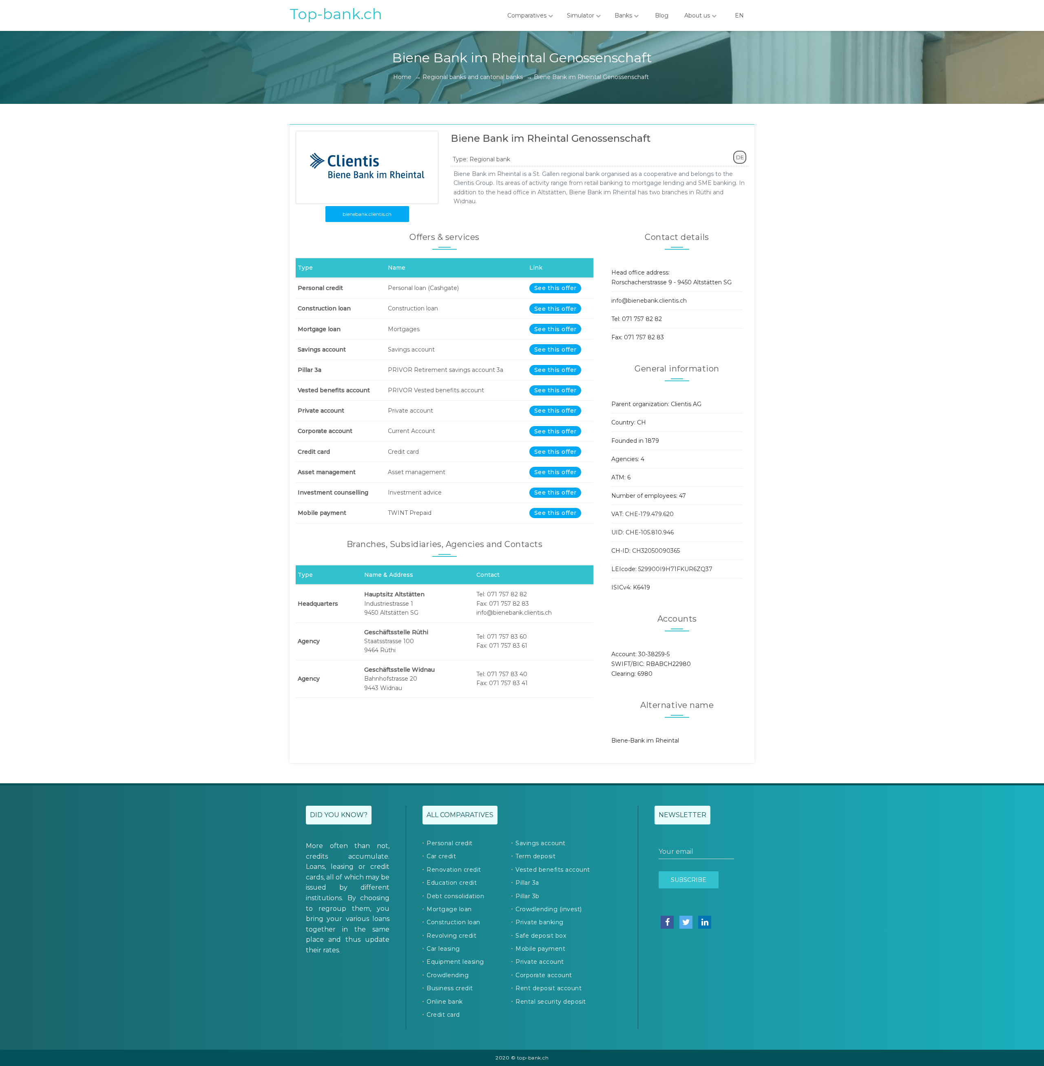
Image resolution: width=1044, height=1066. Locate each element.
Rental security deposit (550, 1001)
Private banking (539, 922)
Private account (539, 961)
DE (740, 157)
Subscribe (688, 880)
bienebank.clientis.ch (367, 214)
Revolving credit (451, 935)
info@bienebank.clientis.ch (649, 300)
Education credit (452, 882)
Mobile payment (540, 948)
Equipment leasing (455, 961)
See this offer (555, 288)
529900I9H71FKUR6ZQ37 (675, 569)
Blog (661, 15)
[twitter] (685, 922)
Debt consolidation (455, 896)
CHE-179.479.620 (649, 514)
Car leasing (443, 948)
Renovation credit (454, 869)
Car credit (441, 856)
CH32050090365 (656, 550)
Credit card (443, 1014)
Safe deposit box (540, 935)
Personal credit (450, 843)
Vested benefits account (552, 869)
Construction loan (453, 922)
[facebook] (667, 922)
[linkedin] (704, 922)
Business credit (450, 988)
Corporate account (543, 975)
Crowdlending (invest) (548, 909)
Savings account (540, 843)
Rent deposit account (548, 988)
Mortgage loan (449, 909)
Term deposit (535, 856)
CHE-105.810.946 (650, 532)
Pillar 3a (527, 882)
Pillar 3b (527, 896)
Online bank (445, 1001)
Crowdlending (448, 975)
